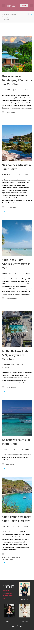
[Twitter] (21, 626)
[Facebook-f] (17, 626)
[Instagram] (13, 626)
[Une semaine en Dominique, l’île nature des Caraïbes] (17, 54)
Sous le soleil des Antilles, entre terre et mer (16, 263)
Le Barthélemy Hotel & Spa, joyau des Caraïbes (15, 355)
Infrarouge (5, 14)
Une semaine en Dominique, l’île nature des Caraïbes (17, 80)
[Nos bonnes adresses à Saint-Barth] (17, 143)
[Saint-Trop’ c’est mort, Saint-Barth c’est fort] (17, 495)
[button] (3, 5)
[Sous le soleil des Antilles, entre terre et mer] (17, 238)
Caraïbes (27, 90)
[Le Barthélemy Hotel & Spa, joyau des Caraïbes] (17, 329)
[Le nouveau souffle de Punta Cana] (17, 418)
